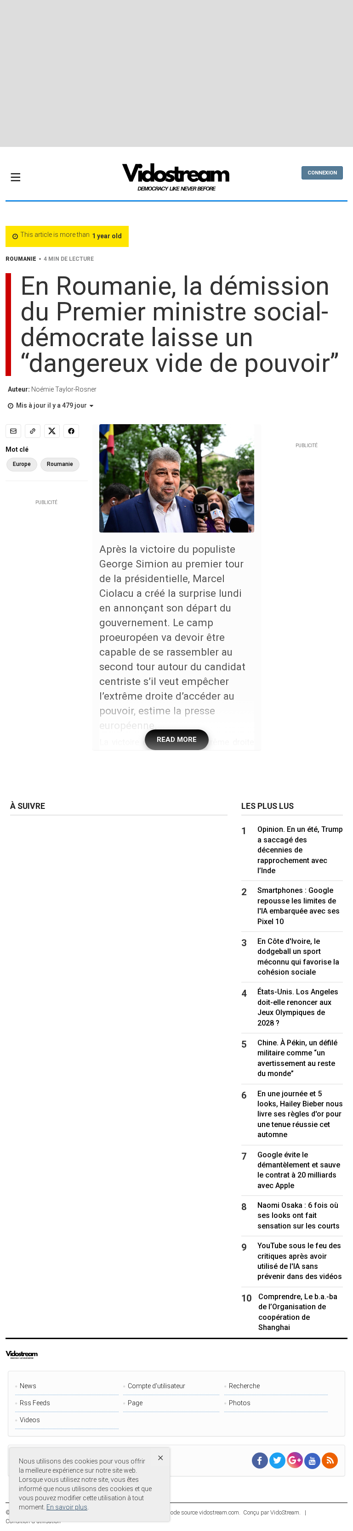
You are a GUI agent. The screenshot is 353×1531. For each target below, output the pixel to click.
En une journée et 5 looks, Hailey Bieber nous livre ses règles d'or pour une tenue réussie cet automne (300, 1114)
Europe (22, 464)
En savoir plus (66, 1507)
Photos (240, 1403)
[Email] (13, 431)
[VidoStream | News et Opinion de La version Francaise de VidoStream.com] (40, 1354)
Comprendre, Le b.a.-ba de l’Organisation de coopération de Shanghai (297, 1312)
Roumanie (60, 464)
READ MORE (177, 739)
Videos (30, 1420)
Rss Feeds (35, 1403)
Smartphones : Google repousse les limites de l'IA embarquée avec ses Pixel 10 (298, 905)
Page (135, 1403)
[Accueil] (176, 180)
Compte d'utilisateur (156, 1386)
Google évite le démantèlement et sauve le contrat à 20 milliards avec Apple (298, 1170)
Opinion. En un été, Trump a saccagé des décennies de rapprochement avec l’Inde (300, 850)
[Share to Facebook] (71, 431)
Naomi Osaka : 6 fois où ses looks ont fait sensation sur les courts (298, 1215)
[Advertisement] (179, 73)
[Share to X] (52, 431)
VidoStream (284, 1512)
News (28, 1386)
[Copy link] (32, 431)
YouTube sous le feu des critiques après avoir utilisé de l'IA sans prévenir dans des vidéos (299, 1261)
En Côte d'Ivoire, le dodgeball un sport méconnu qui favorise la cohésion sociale (298, 956)
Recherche (244, 1386)
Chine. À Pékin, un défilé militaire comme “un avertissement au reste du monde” (297, 1058)
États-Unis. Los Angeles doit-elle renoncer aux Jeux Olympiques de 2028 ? (297, 1007)
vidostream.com (219, 1512)
